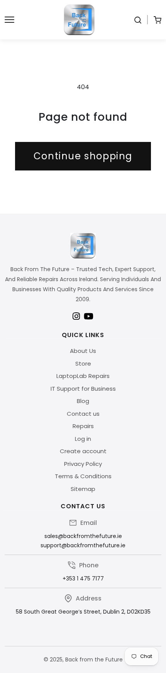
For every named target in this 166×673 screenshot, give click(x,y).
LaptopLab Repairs (83, 376)
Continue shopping (83, 156)
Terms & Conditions (83, 476)
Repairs (83, 426)
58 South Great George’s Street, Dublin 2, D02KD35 (83, 612)
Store (83, 363)
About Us (83, 351)
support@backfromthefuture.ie (83, 545)
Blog (83, 401)
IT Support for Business (83, 389)
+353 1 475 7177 (83, 578)
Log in (83, 439)
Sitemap (83, 489)
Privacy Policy (83, 464)
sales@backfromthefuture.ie (83, 536)
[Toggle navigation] (9, 20)
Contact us (83, 414)
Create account (83, 451)
